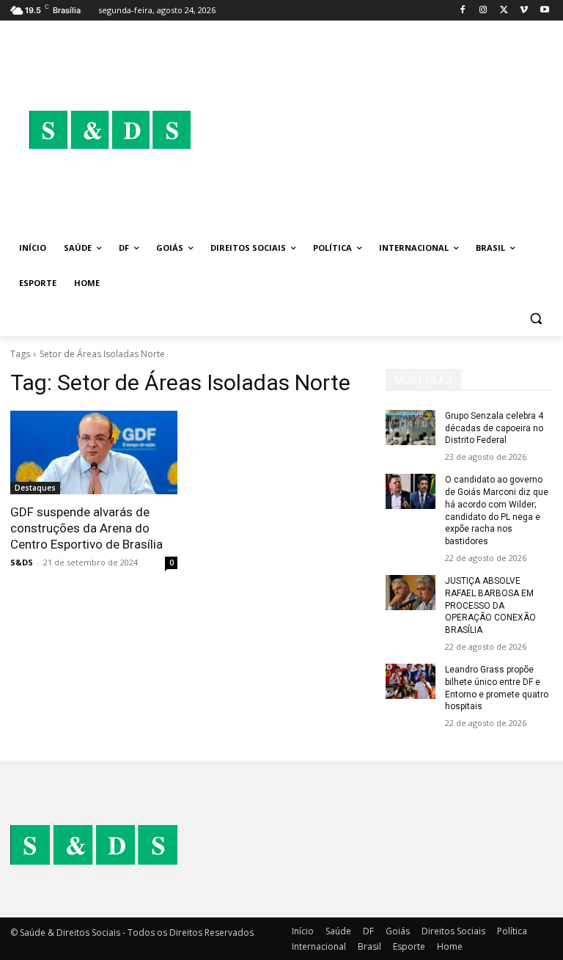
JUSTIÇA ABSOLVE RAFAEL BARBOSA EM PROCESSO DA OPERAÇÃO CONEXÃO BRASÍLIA (490, 605)
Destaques (35, 488)
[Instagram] (483, 10)
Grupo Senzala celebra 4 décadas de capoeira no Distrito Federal (494, 428)
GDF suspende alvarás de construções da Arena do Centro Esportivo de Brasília (86, 528)
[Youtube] (544, 10)
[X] (504, 10)
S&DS (21, 562)
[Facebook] (463, 10)
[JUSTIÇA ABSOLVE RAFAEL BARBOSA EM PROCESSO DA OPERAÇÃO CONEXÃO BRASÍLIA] (410, 592)
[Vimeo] (523, 10)
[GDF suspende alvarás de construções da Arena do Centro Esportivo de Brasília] (93, 452)
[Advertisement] (381, 129)
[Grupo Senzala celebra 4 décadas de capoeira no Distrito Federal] (410, 427)
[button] (535, 318)
